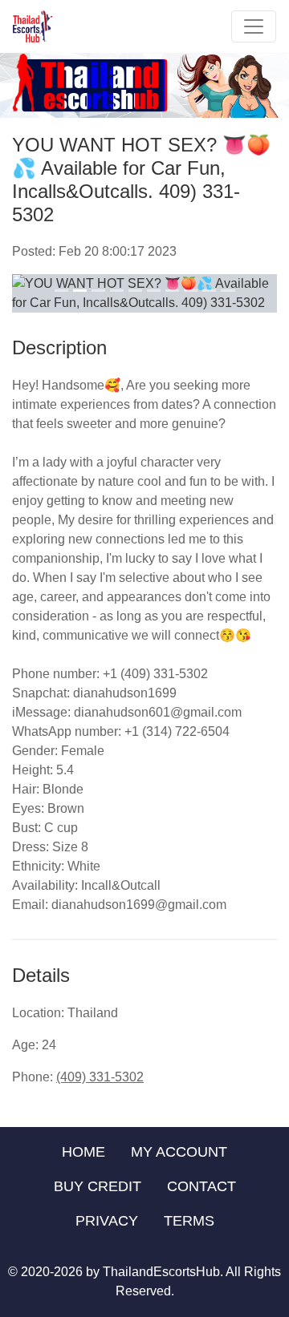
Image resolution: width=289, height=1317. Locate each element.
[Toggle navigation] (253, 26)
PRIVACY (106, 1221)
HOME (83, 1152)
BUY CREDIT (97, 1186)
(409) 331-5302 (100, 1077)
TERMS (189, 1221)
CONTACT (201, 1186)
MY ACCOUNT (179, 1152)
